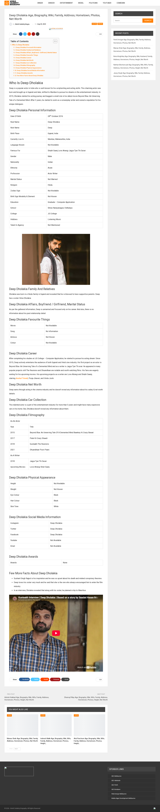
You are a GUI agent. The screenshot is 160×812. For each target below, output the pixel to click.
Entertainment (66, 3)
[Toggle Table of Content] (54, 41)
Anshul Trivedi (22, 378)
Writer (100, 23)
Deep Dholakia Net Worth (24, 60)
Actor (94, 23)
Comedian (121, 3)
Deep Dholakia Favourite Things (27, 55)
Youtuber (107, 3)
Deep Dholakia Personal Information (28, 47)
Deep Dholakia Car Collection (26, 63)
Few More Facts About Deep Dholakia (30, 75)
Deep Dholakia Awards (25, 73)
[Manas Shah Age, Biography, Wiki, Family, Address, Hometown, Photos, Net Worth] (22, 725)
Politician (93, 3)
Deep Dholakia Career (23, 58)
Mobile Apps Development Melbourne (123, 798)
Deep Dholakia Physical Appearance (28, 68)
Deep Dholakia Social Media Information (31, 70)
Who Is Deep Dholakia (20, 45)
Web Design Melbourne (119, 794)
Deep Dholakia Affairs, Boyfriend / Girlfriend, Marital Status (36, 52)
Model (81, 3)
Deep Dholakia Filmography (26, 65)
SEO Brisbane (116, 789)
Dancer (51, 3)
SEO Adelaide (116, 780)
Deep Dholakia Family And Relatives (28, 50)
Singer (40, 3)
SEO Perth (115, 785)
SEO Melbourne (116, 776)
